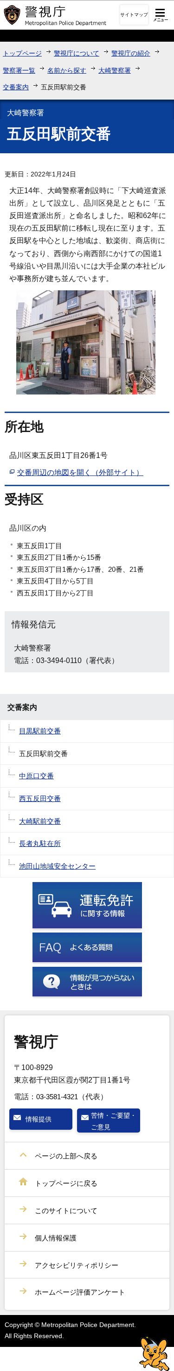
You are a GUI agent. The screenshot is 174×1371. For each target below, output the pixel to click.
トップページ (22, 53)
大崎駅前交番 (40, 821)
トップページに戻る (66, 1183)
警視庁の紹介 (130, 53)
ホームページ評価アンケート (80, 1292)
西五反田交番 (40, 798)
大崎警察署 (114, 70)
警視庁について (76, 53)
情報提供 (39, 1119)
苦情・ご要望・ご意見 (113, 1121)
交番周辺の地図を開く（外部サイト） (80, 472)
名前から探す (66, 70)
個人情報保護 (56, 1238)
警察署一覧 (19, 70)
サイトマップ (134, 14)
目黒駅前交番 (40, 731)
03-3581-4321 (57, 1097)
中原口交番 (36, 776)
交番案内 (16, 87)
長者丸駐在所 (40, 843)
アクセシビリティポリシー (76, 1265)
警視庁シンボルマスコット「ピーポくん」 (154, 1353)
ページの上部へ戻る (66, 1156)
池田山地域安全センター (57, 866)
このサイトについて (66, 1210)
